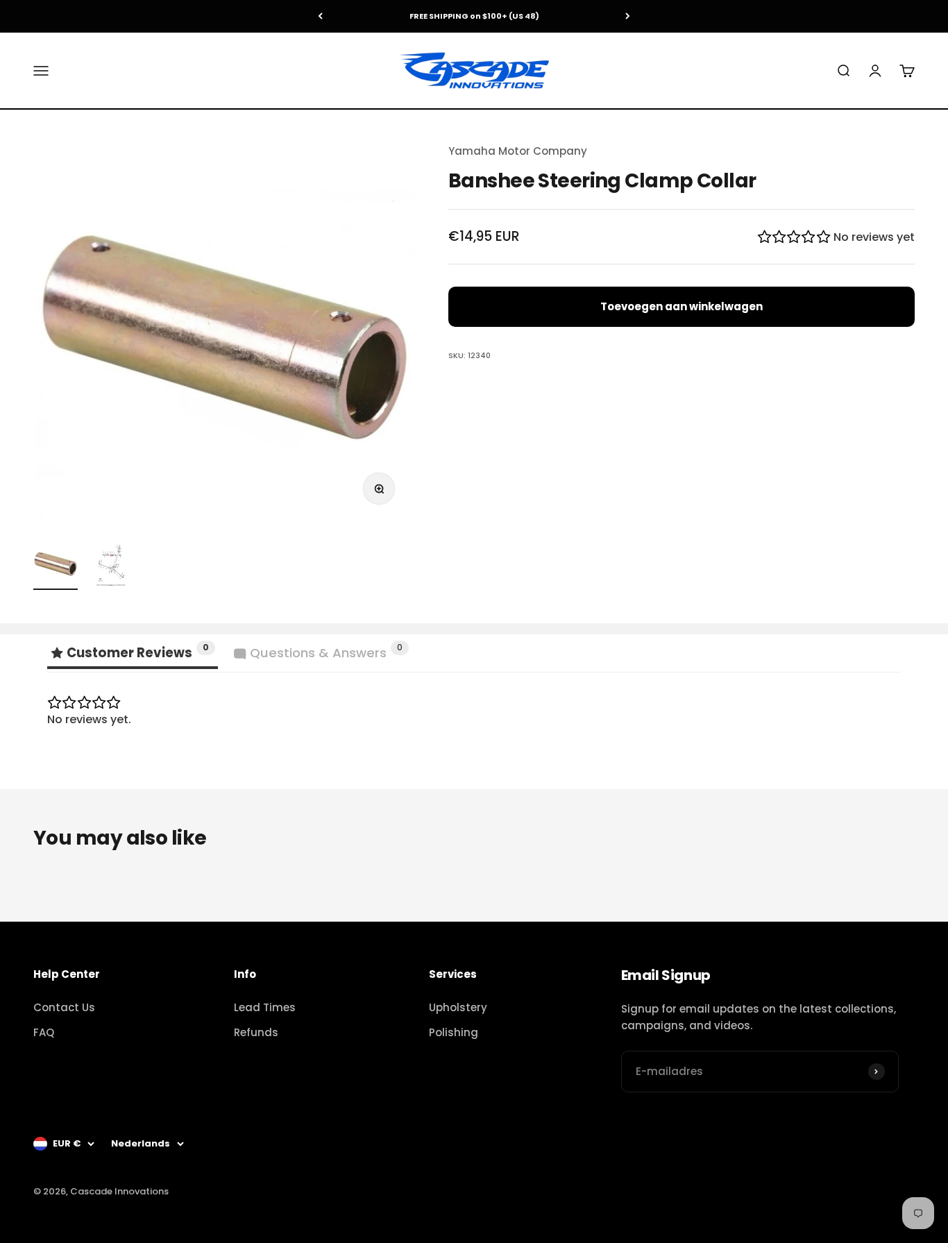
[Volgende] (627, 16)
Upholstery (458, 1007)
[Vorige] (320, 16)
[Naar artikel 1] (55, 565)
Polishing (453, 1032)
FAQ (43, 1032)
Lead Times (265, 1007)
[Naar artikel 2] (111, 565)
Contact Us (64, 1007)
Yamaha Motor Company (517, 151)
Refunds (256, 1032)
